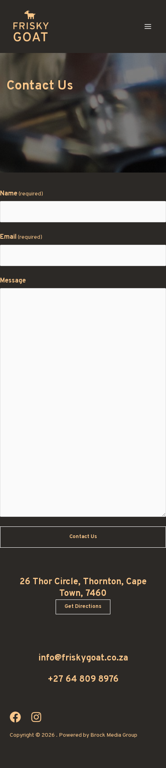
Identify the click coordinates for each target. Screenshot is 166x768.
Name (21, 194)
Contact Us (83, 537)
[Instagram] (36, 717)
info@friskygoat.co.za (83, 658)
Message (13, 281)
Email (21, 237)
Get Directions (83, 606)
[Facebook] (15, 717)
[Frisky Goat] (30, 26)
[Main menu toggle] (147, 26)
